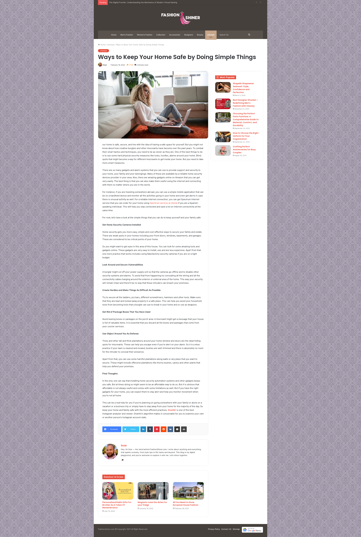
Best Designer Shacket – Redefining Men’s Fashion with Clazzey (137, 2)
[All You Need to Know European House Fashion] (188, 491)
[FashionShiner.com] (180, 18)
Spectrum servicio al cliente (164, 203)
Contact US (226, 529)
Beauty (200, 35)
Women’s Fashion (144, 35)
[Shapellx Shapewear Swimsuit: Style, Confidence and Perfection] (223, 87)
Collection (160, 35)
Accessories (174, 35)
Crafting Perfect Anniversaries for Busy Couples (244, 149)
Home (113, 35)
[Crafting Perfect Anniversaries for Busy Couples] (223, 150)
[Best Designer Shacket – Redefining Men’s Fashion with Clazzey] (223, 104)
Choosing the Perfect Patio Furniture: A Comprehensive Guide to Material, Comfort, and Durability (246, 119)
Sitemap (236, 529)
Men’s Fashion (126, 35)
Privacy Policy (214, 529)
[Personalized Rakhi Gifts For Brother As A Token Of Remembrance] (117, 491)
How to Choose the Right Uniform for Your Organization (245, 136)
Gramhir (172, 410)
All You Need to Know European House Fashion (185, 503)
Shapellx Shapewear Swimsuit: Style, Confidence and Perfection (243, 88)
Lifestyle (211, 35)
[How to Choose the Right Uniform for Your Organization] (223, 137)
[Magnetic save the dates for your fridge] (153, 491)
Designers (188, 35)
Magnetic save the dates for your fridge (152, 503)
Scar (105, 65)
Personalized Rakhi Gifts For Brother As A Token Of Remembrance (116, 505)
